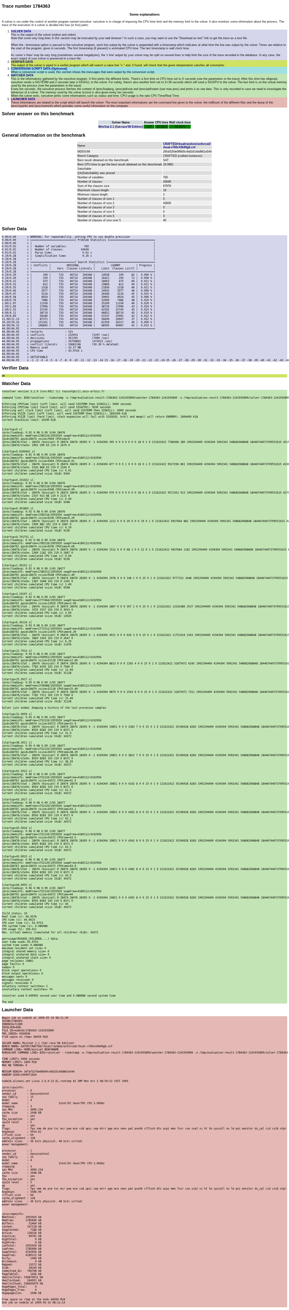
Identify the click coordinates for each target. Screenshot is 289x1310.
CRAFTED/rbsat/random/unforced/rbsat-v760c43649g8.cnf (187, 145)
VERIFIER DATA (22, 62)
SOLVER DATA (21, 31)
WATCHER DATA (22, 75)
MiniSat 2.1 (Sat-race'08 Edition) (120, 126)
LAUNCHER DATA (23, 99)
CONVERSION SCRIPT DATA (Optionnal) (39, 68)
